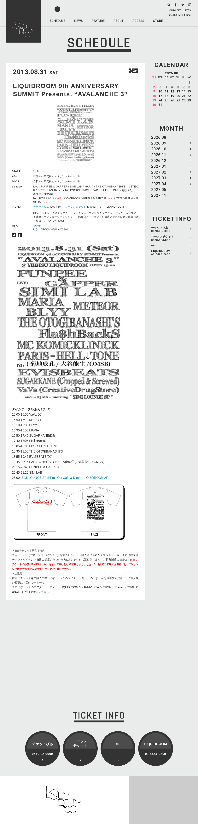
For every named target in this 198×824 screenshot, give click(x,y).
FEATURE (98, 21)
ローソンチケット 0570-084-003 (162, 238)
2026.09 (158, 143)
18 (166, 96)
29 (189, 100)
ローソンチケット (75, 206)
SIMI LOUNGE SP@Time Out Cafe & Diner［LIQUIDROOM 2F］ (66, 477)
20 (178, 96)
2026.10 (158, 149)
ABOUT (119, 21)
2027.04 (158, 184)
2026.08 (158, 137)
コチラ (40, 591)
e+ (152, 245)
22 (189, 96)
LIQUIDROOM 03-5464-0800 (160, 252)
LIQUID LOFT (174, 10)
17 (160, 96)
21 (183, 96)
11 (166, 91)
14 (183, 91)
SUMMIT (38, 225)
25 (166, 100)
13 (178, 91)
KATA (188, 10)
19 (172, 96)
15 (189, 91)
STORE (158, 21)
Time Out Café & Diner (179, 15)
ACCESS (138, 21)
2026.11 (158, 155)
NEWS (78, 21)
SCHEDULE (57, 21)
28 (183, 100)
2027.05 (158, 190)
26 (172, 100)
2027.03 (158, 178)
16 (154, 96)
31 (160, 105)
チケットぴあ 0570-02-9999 (160, 229)
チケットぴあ (41, 206)
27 (178, 100)
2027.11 (158, 195)
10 (160, 91)
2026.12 (158, 161)
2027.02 (158, 172)
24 (160, 100)
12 (172, 91)
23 (154, 100)
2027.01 (158, 166)
